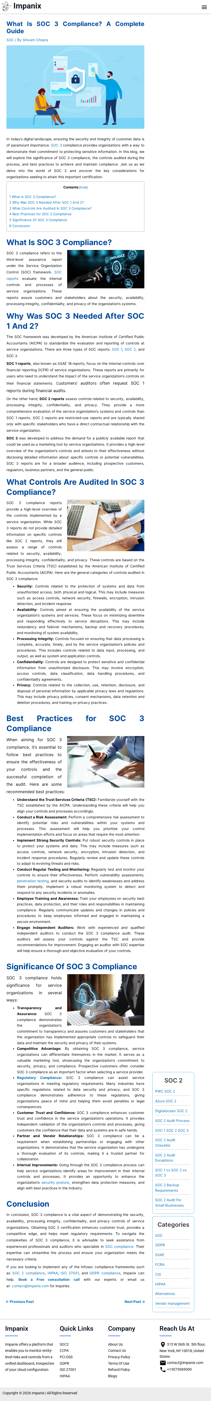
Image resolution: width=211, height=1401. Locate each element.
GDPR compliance (105, 1273)
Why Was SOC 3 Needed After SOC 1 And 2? (46, 202)
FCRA (159, 1264)
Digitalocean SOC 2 (171, 1111)
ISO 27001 (69, 1273)
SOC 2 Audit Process (172, 1121)
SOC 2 (130, 349)
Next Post (135, 1302)
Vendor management (172, 1303)
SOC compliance (119, 1246)
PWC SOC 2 (165, 1091)
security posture (55, 1182)
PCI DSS (66, 1357)
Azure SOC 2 (165, 1101)
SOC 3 (56, 145)
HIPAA (53, 1273)
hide (83, 187)
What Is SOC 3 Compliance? (32, 197)
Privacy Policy (119, 1357)
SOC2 (64, 1344)
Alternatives (165, 1294)
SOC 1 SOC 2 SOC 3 (172, 1130)
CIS (158, 1274)
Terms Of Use (118, 1363)
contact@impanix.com (30, 1286)
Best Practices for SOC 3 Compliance (40, 214)
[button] (204, 7)
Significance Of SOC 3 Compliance (38, 220)
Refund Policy (119, 1370)
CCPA (64, 1350)
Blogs (112, 1376)
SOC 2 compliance (28, 1273)
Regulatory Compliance (39, 1078)
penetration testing (33, 881)
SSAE (159, 1255)
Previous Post (20, 1302)
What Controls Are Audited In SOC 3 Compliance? (50, 208)
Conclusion (19, 226)
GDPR (160, 1245)
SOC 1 (117, 349)
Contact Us (117, 1350)
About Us (115, 1344)
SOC (10, 40)
